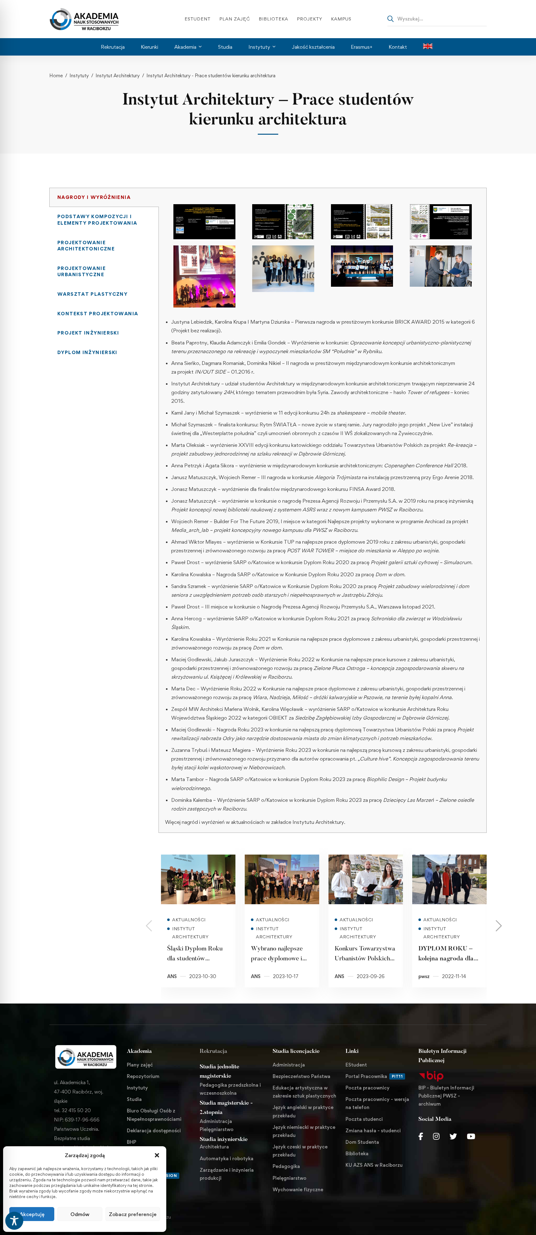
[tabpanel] (323, 510)
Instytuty (79, 76)
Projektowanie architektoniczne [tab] (86, 246)
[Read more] (198, 879)
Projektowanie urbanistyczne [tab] (81, 271)
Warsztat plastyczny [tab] (92, 294)
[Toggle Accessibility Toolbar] (14, 1220)
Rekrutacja (213, 1051)
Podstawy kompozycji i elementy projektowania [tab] (97, 219)
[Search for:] (437, 19)
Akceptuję (32, 1214)
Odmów (79, 1214)
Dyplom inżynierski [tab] (87, 352)
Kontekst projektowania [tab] (97, 314)
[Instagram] (436, 1136)
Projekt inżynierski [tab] (88, 333)
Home (56, 76)
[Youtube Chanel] (471, 1136)
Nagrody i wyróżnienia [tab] (94, 197)
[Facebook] (420, 1136)
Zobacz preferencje (133, 1214)
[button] (157, 1155)
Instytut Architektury (118, 76)
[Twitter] (453, 1136)
